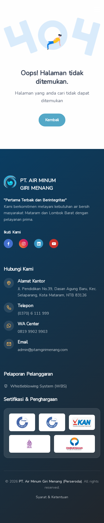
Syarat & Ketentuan (52, 497)
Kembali (52, 120)
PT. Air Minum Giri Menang (27, 9)
